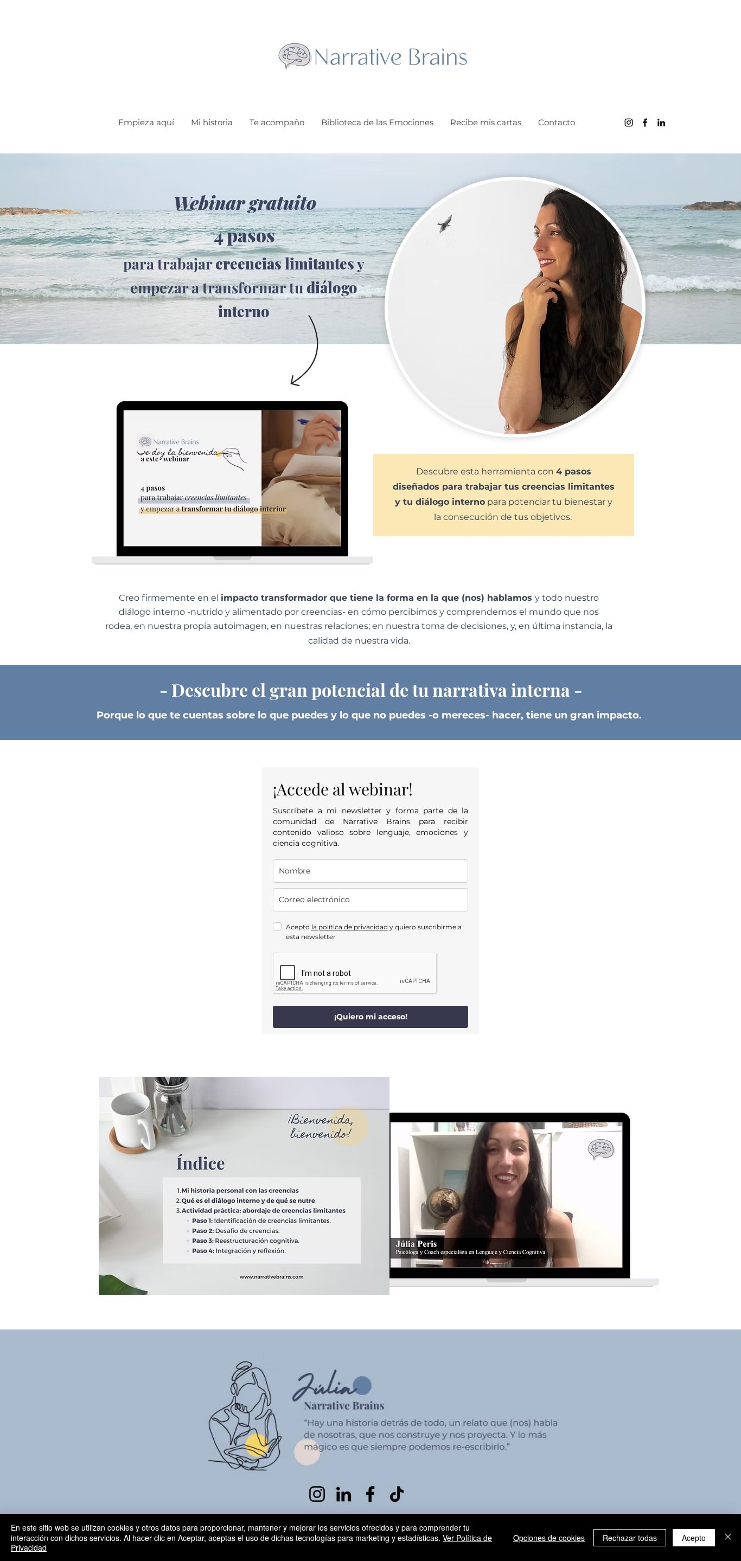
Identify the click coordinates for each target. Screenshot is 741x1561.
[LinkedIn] (661, 122)
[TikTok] (396, 1494)
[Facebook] (645, 122)
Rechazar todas (630, 1537)
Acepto (694, 1537)
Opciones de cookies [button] (549, 1537)
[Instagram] (628, 122)
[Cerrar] (727, 1537)
